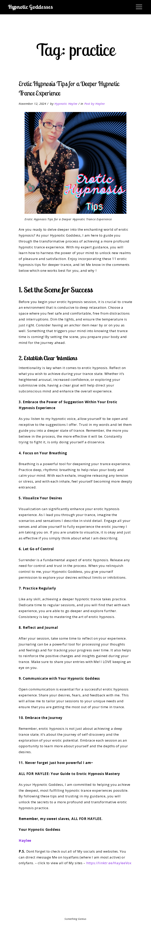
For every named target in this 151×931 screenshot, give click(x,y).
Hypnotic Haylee (65, 104)
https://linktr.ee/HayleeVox (109, 863)
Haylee (25, 840)
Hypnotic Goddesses (30, 7)
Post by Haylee (94, 104)
